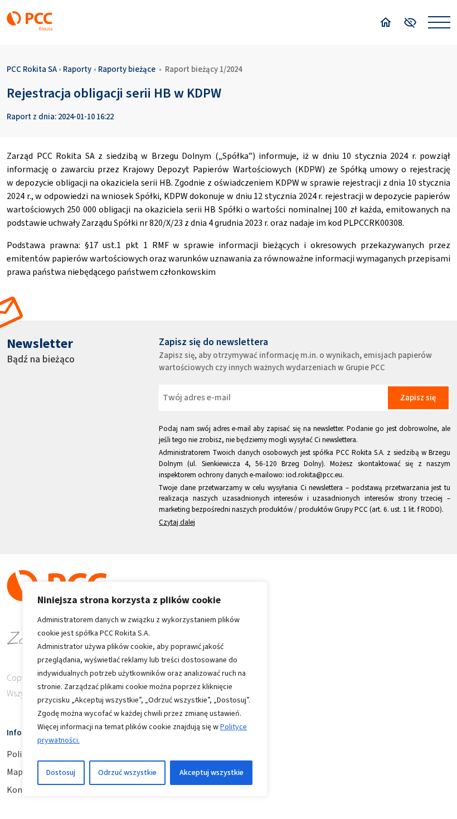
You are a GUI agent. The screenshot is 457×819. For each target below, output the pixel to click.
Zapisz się (418, 397)
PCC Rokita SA (32, 69)
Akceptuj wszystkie (211, 772)
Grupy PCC (351, 509)
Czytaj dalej (177, 522)
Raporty (77, 69)
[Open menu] (439, 22)
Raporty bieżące (126, 69)
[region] (145, 689)
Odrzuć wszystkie (127, 772)
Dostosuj (60, 772)
